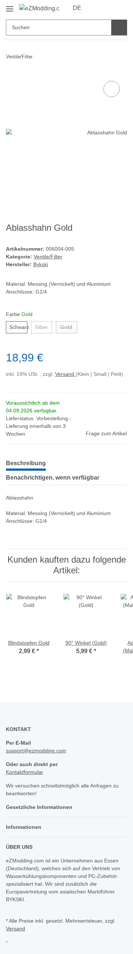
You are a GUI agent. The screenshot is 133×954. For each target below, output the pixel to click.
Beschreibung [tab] (26, 463)
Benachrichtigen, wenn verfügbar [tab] (52, 477)
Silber (41, 327)
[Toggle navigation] (9, 6)
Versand (65, 374)
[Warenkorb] (121, 8)
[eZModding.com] (39, 8)
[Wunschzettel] (109, 8)
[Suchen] (119, 27)
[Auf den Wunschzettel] (111, 89)
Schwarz (18, 327)
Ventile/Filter (48, 257)
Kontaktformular (24, 772)
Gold (66, 327)
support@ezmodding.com (36, 751)
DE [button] (77, 8)
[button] (98, 8)
